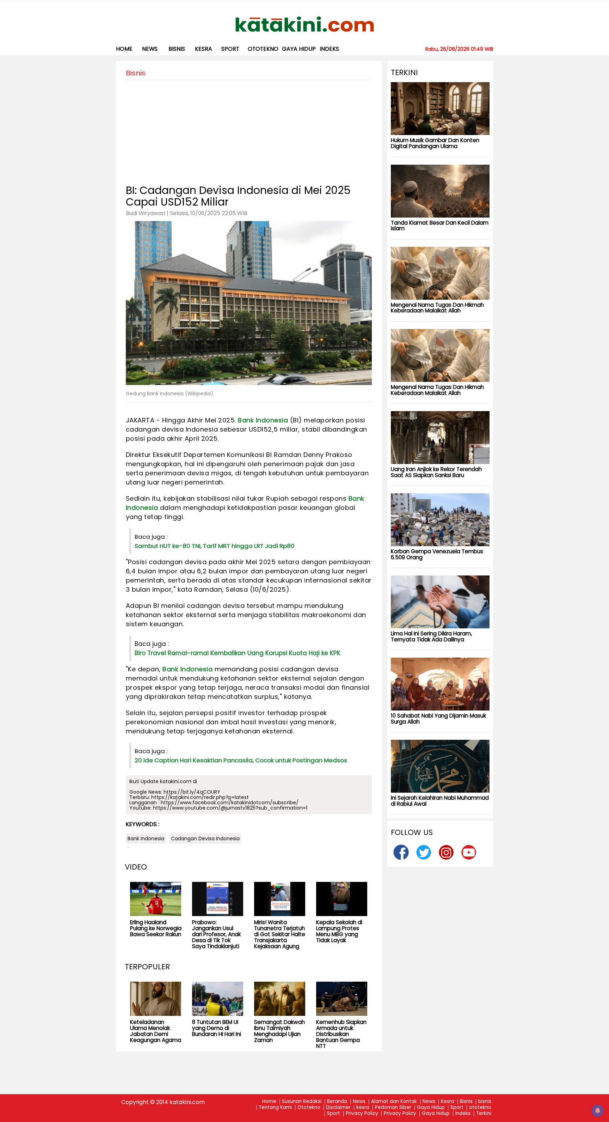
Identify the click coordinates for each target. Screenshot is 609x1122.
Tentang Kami (275, 1107)
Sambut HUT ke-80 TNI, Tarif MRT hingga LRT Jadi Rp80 (215, 546)
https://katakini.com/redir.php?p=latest (200, 797)
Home (124, 49)
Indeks (329, 49)
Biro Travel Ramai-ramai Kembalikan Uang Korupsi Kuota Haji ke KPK (237, 653)
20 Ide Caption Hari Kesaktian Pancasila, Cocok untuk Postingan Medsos (241, 760)
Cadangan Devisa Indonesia (205, 838)
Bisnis (466, 1101)
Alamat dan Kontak (394, 1101)
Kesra (447, 1101)
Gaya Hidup (299, 49)
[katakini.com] (304, 24)
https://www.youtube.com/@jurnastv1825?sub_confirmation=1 (230, 807)
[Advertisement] (249, 129)
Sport (230, 49)
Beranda (337, 1101)
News (150, 49)
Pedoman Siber (393, 1107)
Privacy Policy (362, 1113)
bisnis (176, 49)
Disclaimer (338, 1107)
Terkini (483, 1113)
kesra (203, 49)
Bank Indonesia (263, 420)
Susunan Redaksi (301, 1101)
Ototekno (308, 1107)
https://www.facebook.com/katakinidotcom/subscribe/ (230, 802)
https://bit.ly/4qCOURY (192, 791)
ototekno (263, 49)
